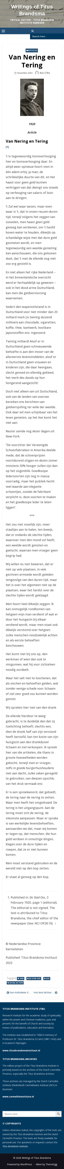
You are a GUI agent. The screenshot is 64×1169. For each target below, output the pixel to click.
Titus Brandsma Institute (15, 1146)
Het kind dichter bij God (45, 992)
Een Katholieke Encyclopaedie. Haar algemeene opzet (20, 992)
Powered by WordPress (19, 1164)
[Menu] (3, 31)
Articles (32, 50)
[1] (7, 146)
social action (16, 983)
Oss (47, 978)
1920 (21, 978)
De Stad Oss (34, 978)
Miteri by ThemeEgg (46, 1164)
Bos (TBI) (45, 72)
